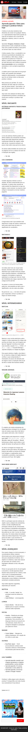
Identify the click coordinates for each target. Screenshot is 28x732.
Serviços (14, 2)
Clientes (20, 2)
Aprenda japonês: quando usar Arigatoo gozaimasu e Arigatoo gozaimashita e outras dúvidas (14, 662)
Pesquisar (20, 720)
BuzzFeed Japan (10, 644)
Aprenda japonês (8, 21)
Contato (25, 2)
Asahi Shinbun (9, 598)
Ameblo (7, 615)
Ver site (7, 156)
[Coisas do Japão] (5, 2)
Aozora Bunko (9, 605)
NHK (6, 592)
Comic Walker (9, 633)
